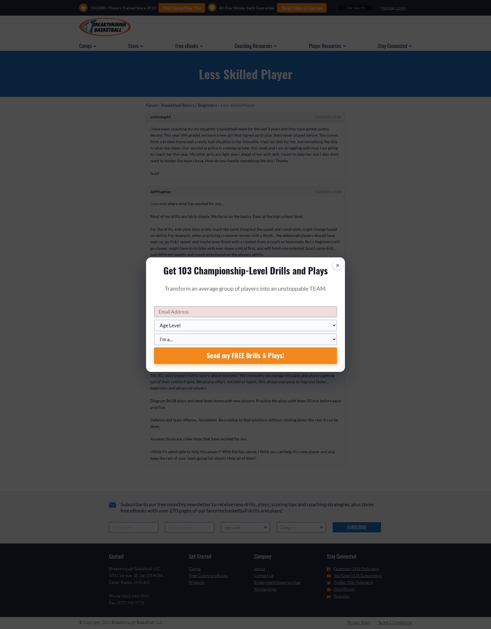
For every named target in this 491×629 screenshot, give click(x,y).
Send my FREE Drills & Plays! (245, 355)
